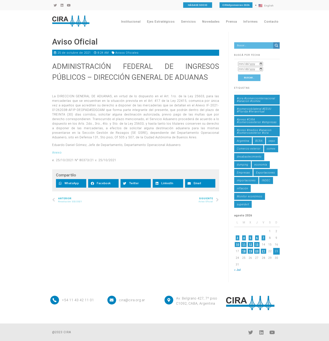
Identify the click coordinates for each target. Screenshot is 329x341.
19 (250, 251)
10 (237, 244)
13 (257, 244)
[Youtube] (272, 332)
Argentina (243, 140)
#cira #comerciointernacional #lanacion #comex (256, 100)
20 (257, 251)
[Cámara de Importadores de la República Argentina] (70, 20)
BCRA (259, 140)
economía (260, 164)
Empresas (243, 172)
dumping (242, 164)
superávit (243, 204)
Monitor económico (249, 196)
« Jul (237, 269)
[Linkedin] (261, 332)
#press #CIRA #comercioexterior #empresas (257, 121)
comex (271, 148)
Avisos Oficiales (127, 52)
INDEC (266, 180)
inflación (242, 188)
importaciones (246, 180)
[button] (71, 183)
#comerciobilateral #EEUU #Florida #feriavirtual (254, 110)
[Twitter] (251, 332)
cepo (272, 140)
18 (244, 251)
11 (244, 244)
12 (250, 244)
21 (263, 251)
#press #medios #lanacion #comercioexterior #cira (254, 131)
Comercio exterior (249, 148)
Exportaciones (265, 172)
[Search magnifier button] (276, 45)
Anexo (57, 152)
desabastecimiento (249, 156)
